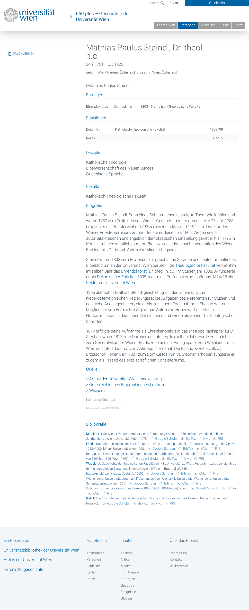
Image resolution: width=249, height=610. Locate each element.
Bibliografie (96, 424)
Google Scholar (166, 438)
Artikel (125, 559)
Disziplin (93, 153)
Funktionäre (130, 572)
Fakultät (93, 186)
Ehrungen (128, 579)
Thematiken (165, 25)
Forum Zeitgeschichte (23, 569)
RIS (220, 438)
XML (206, 438)
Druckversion (24, 53)
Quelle (92, 369)
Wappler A (93, 463)
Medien (126, 566)
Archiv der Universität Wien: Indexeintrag (125, 378)
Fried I (90, 444)
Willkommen (179, 566)
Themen (127, 553)
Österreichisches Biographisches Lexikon (126, 384)
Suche (155, 3)
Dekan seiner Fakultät (116, 276)
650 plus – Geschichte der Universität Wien (103, 16)
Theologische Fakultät (195, 265)
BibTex (191, 438)
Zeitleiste (208, 25)
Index (238, 25)
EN (171, 3)
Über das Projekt (184, 540)
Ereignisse (128, 592)
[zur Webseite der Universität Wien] (29, 15)
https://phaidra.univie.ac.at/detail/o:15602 (114, 473)
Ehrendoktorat (134, 271)
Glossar (126, 598)
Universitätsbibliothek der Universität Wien (41, 550)
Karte (225, 25)
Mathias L (93, 434)
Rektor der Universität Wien (110, 282)
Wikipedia (98, 390)
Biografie (94, 205)
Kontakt (176, 559)
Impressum (178, 553)
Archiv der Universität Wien (28, 559)
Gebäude (127, 585)
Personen (188, 25)
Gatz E (90, 498)
